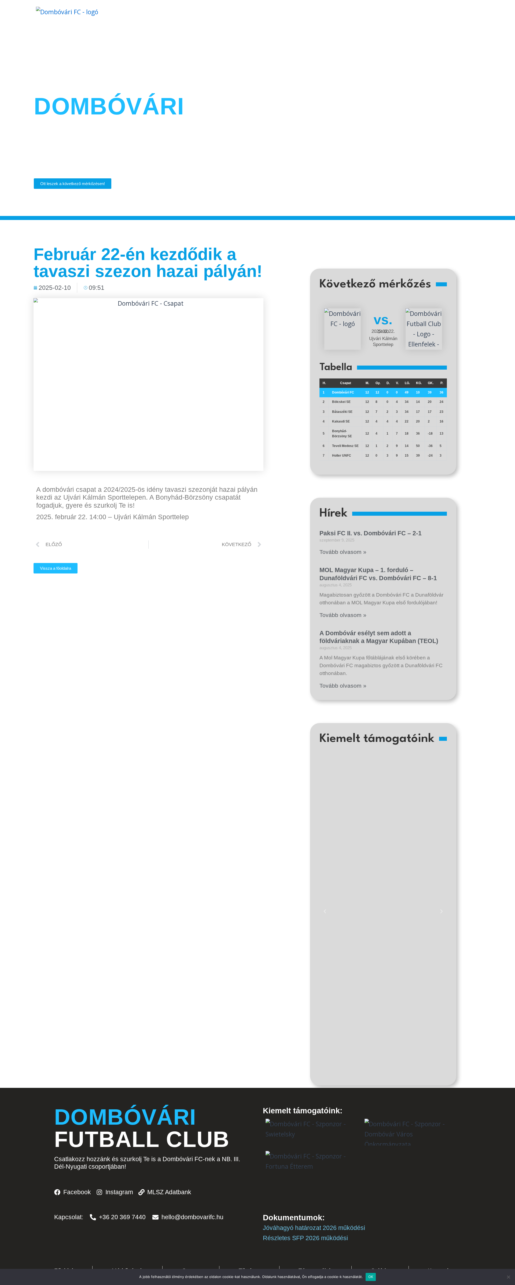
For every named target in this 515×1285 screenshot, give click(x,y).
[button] (325, 911)
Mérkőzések (199, 38)
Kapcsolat (316, 38)
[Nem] (508, 1277)
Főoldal (156, 38)
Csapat (241, 38)
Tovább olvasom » (342, 552)
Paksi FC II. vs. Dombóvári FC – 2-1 (370, 533)
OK (370, 1277)
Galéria (276, 38)
